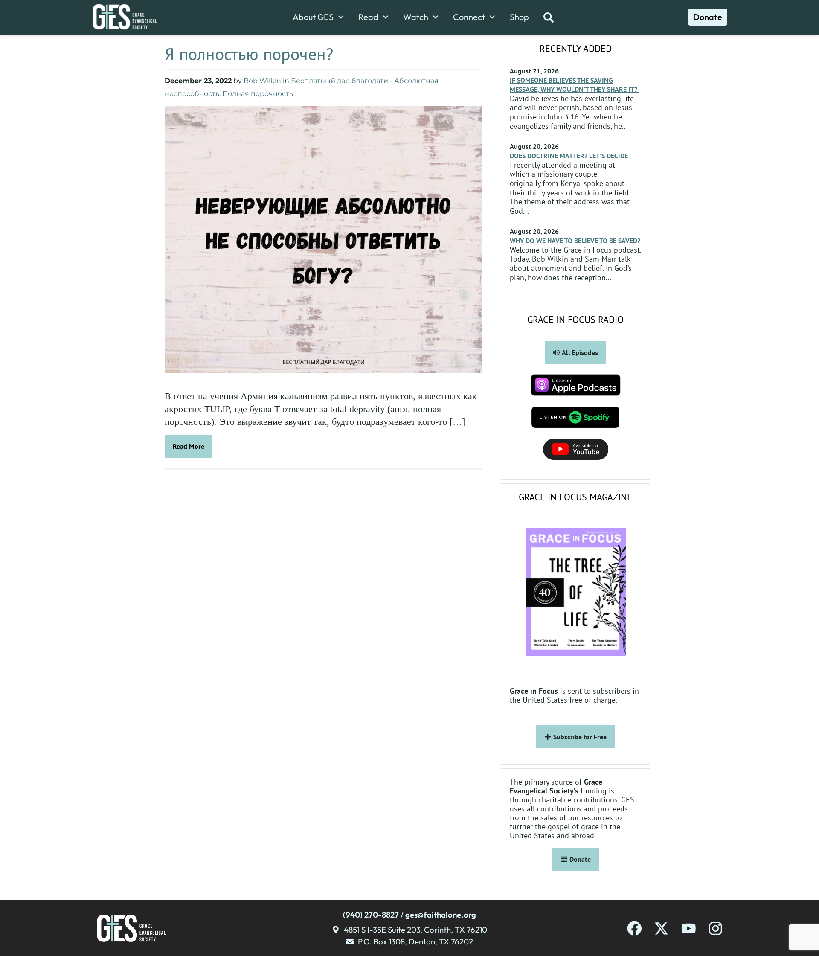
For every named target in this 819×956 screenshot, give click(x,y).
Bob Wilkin (262, 81)
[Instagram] (715, 928)
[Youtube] (688, 928)
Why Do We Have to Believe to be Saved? (575, 240)
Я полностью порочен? (249, 54)
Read (368, 17)
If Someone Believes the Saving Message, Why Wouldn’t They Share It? (574, 84)
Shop (519, 17)
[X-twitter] (661, 928)
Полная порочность (257, 94)
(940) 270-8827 (371, 915)
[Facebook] (634, 928)
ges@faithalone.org (440, 915)
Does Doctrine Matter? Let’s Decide (570, 155)
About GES (313, 17)
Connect (469, 17)
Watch (415, 17)
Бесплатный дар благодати (339, 81)
